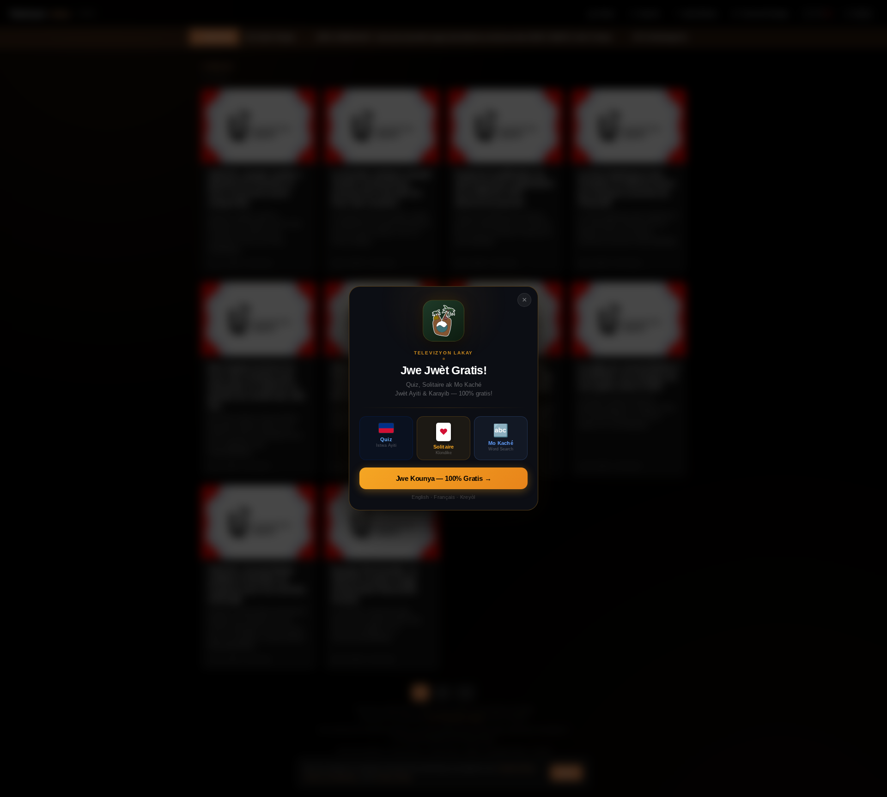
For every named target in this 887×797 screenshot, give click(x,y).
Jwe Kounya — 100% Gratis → (444, 479)
